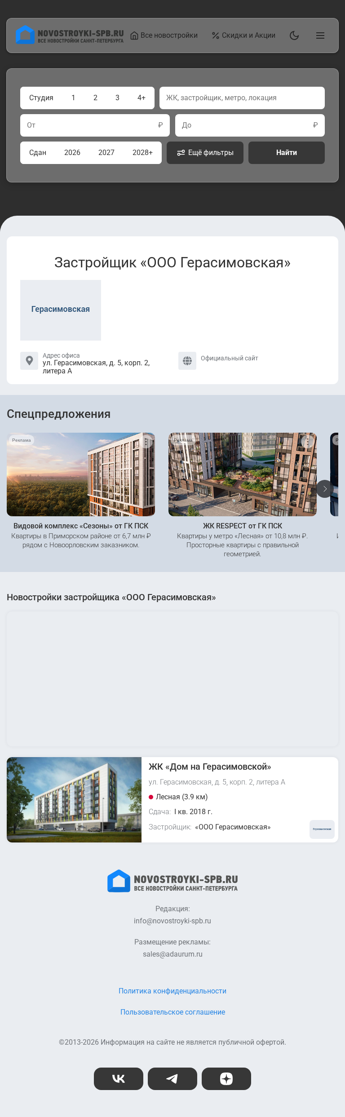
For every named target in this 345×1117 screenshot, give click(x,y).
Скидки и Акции (248, 35)
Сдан (37, 152)
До (186, 125)
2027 (106, 152)
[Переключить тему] (292, 35)
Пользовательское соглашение (172, 1012)
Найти (286, 152)
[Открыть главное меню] (318, 35)
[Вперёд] (325, 489)
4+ (141, 97)
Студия (41, 97)
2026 (72, 152)
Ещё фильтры (211, 152)
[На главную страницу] (70, 41)
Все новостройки (169, 35)
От (31, 125)
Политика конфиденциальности (172, 991)
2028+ (143, 152)
